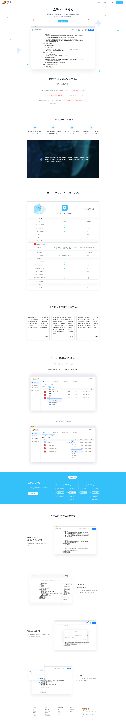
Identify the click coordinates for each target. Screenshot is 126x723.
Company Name (7, 2)
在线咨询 (72, 709)
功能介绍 (34, 715)
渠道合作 (59, 711)
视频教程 (47, 714)
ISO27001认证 (85, 716)
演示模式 (99, 2)
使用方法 (112, 2)
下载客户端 (35, 714)
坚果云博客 (47, 715)
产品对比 (105, 2)
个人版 (34, 709)
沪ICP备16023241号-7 (86, 713)
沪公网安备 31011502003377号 (87, 714)
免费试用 (47, 709)
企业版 (34, 712)
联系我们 (72, 711)
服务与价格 (47, 711)
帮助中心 (47, 712)
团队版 (34, 711)
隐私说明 (34, 717)
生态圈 (59, 709)
